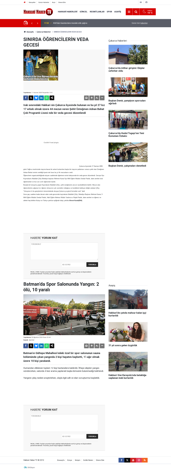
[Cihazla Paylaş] (52, 98)
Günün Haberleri (43, 2)
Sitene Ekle (62, 2)
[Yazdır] (86, 98)
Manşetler (32, 2)
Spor (109, 11)
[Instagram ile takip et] (139, 460)
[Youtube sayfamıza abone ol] (133, 460)
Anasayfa (30, 32)
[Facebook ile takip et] (121, 460)
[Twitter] (31, 98)
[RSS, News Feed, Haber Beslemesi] (145, 460)
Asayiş (117, 11)
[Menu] (129, 12)
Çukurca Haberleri (44, 32)
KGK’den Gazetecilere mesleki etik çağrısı (70, 23)
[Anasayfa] (24, 2)
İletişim (77, 460)
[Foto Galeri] (146, 2)
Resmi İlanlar (97, 11)
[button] (91, 98)
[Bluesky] (36, 98)
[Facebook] (25, 98)
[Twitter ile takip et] (127, 460)
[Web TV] (140, 2)
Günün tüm (140, 23)
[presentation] (32, 23)
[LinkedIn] (41, 98)
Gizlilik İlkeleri (88, 460)
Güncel (83, 11)
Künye (69, 460)
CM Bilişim (31, 467)
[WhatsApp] (46, 98)
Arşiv (53, 2)
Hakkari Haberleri (67, 11)
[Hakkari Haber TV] (38, 11)
